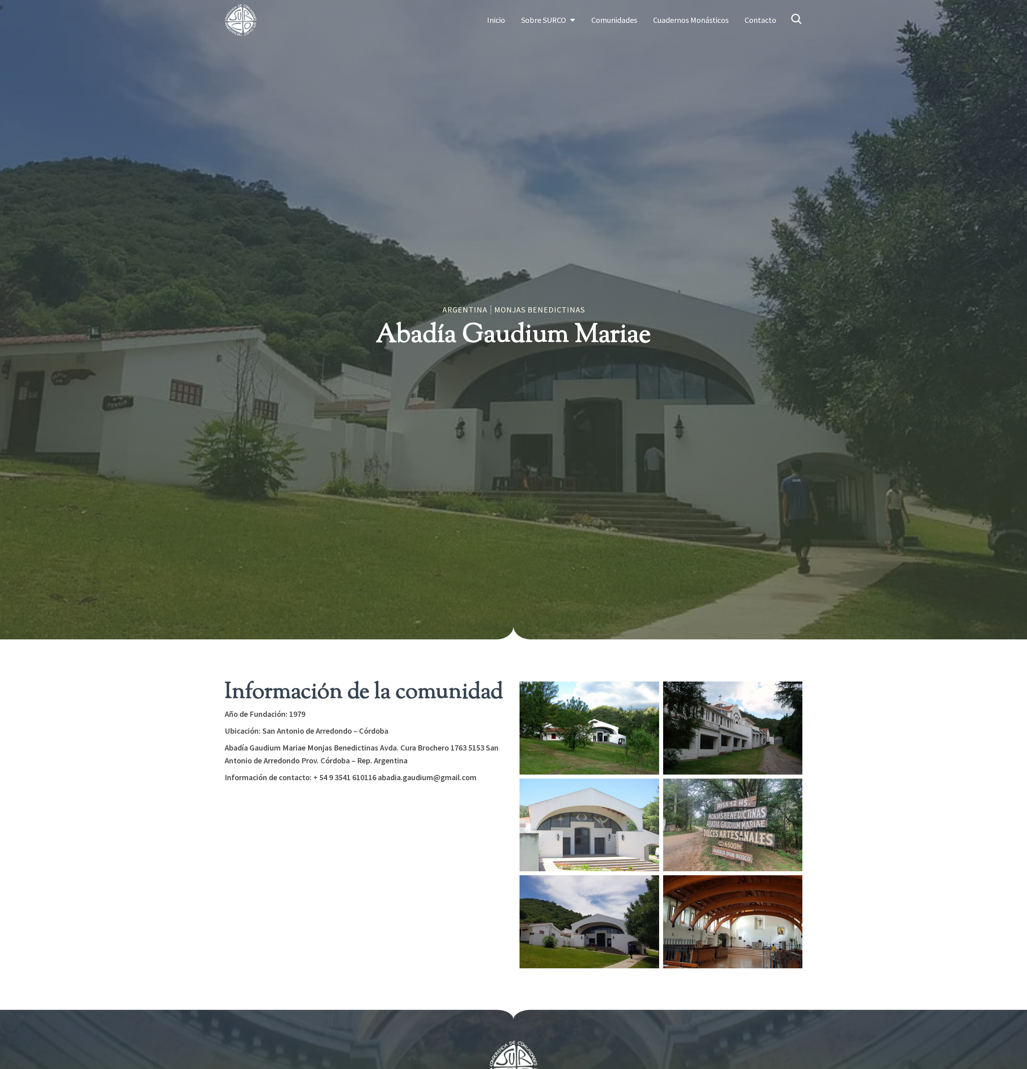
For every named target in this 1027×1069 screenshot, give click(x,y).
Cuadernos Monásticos (691, 20)
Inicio (496, 20)
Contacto (760, 20)
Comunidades (614, 20)
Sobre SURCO (543, 20)
